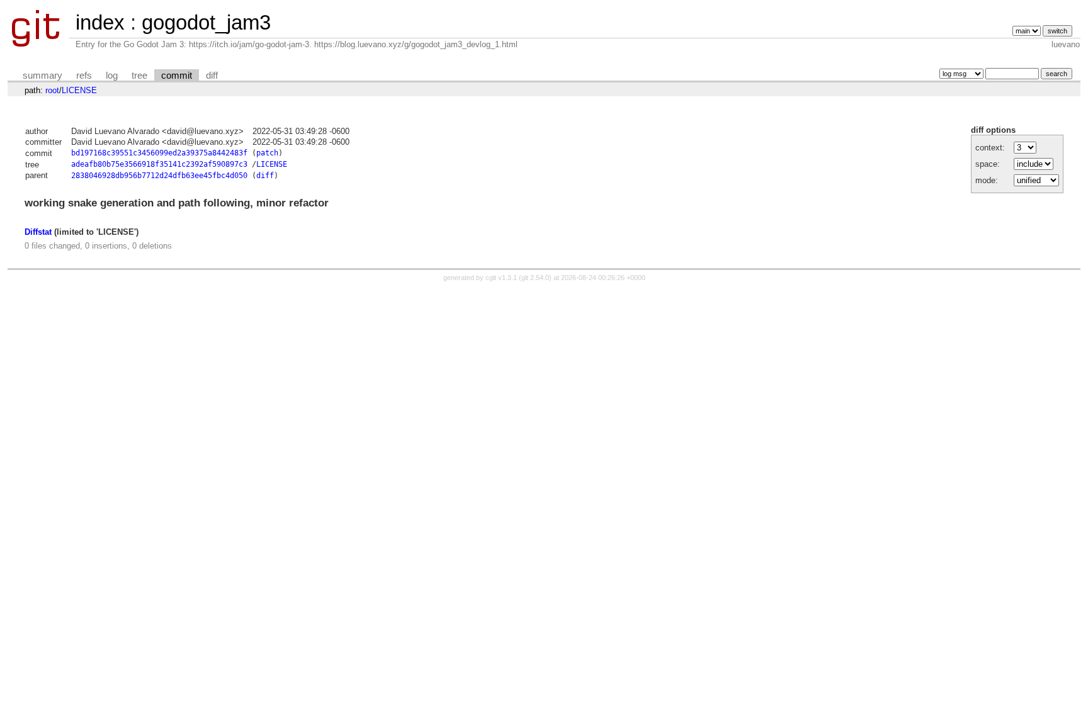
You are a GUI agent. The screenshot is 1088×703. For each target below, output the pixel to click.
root (52, 90)
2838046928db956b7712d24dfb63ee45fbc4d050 (159, 175)
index (100, 22)
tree (139, 75)
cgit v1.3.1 (501, 277)
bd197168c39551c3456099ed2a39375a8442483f (159, 153)
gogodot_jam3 (206, 22)
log (112, 75)
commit (176, 75)
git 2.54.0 (535, 277)
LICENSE (79, 90)
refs (84, 75)
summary (42, 75)
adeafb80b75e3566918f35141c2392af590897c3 (159, 164)
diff (212, 75)
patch (267, 153)
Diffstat (38, 232)
